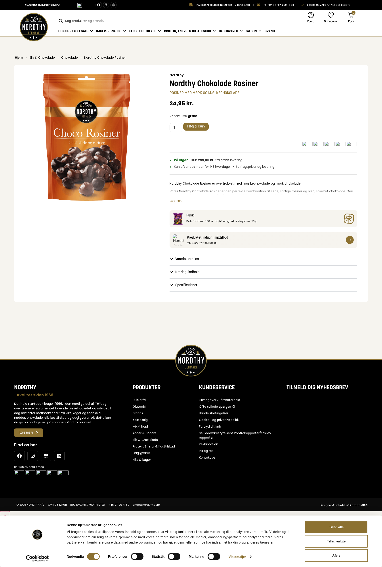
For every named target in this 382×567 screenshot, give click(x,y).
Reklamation (208, 444)
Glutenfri (139, 406)
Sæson (251, 31)
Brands (271, 31)
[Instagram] (106, 5)
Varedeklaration (187, 259)
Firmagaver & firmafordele (219, 400)
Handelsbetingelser (213, 413)
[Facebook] (99, 5)
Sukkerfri (139, 400)
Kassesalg (140, 420)
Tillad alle (336, 527)
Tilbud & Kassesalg (73, 31)
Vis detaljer (237, 556)
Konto (310, 21)
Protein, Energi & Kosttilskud (187, 31)
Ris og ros (206, 451)
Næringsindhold (187, 272)
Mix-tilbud (140, 426)
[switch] (137, 556)
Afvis (336, 555)
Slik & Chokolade (142, 31)
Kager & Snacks (108, 31)
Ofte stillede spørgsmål (217, 406)
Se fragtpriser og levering (255, 166)
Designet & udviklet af (344, 505)
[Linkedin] (59, 456)
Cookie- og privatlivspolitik (219, 420)
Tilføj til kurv (196, 126)
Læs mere (176, 201)
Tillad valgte (336, 541)
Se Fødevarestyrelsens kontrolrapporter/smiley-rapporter (236, 435)
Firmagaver (331, 21)
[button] (263, 259)
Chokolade (69, 57)
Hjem (19, 57)
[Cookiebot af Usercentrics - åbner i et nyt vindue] (37, 558)
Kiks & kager (142, 459)
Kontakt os (207, 457)
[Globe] (113, 5)
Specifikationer (186, 285)
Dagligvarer (228, 31)
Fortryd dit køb (210, 426)
